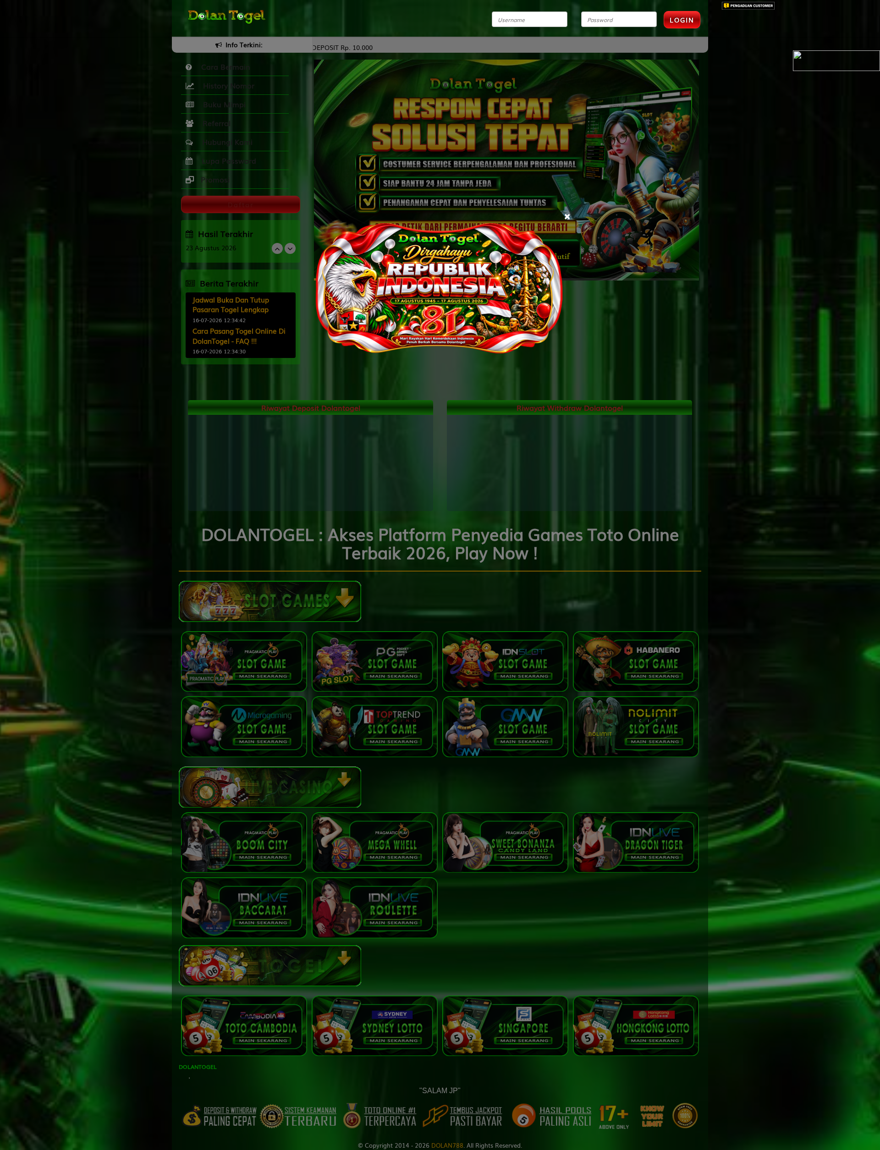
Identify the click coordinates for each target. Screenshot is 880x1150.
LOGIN (682, 19)
